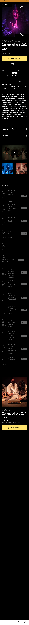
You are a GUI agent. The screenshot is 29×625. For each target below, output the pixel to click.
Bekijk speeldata (15, 64)
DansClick (15, 76)
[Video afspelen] (14, 152)
